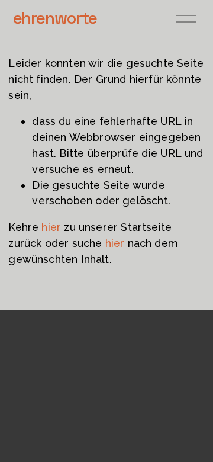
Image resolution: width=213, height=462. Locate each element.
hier (51, 227)
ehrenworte (55, 17)
